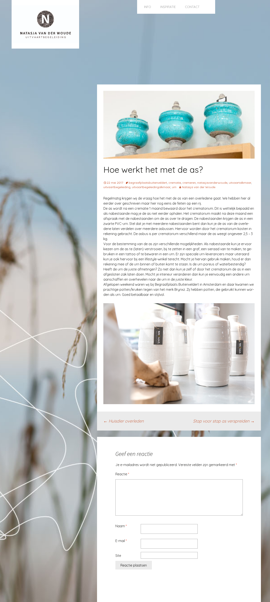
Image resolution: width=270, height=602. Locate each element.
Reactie (122, 474)
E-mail (121, 541)
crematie (175, 183)
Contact (192, 7)
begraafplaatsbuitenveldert (148, 183)
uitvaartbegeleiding (116, 187)
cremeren (189, 183)
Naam (121, 526)
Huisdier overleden (123, 421)
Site (118, 555)
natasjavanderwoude (212, 183)
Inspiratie (168, 7)
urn (174, 187)
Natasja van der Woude (198, 187)
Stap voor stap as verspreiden (224, 421)
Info (147, 7)
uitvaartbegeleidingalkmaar (151, 187)
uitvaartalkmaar (240, 183)
